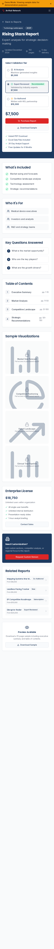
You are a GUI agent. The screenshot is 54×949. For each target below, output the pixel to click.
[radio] (8, 70)
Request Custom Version (27, 557)
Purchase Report (28, 121)
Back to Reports (13, 22)
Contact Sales (27, 524)
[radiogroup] (27, 87)
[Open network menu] (49, 10)
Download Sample (28, 128)
